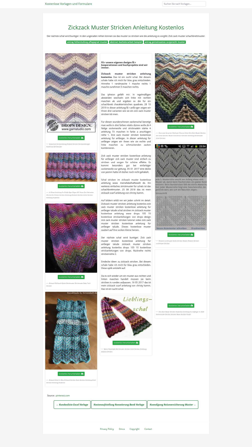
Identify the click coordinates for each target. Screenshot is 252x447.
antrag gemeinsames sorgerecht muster (165, 42)
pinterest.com (63, 395)
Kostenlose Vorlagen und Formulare (68, 4)
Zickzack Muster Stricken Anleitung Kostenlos (126, 27)
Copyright (134, 428)
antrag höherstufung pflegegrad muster (87, 42)
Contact (148, 428)
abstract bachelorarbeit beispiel (126, 42)
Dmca (122, 428)
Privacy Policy (107, 428)
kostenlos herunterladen (69, 137)
